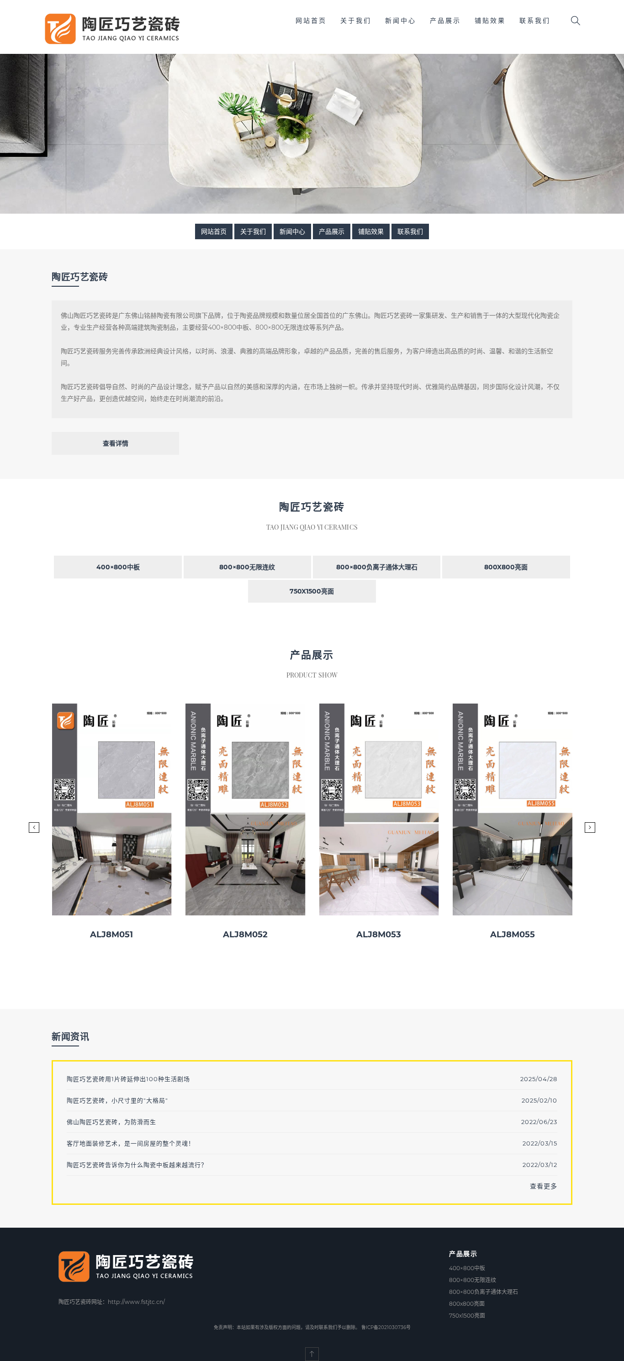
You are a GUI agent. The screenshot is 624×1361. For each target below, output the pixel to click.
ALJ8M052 (245, 935)
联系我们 (534, 20)
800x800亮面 (506, 567)
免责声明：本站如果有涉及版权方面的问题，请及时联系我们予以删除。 (287, 1327)
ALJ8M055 (512, 935)
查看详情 (115, 443)
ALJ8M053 (378, 935)
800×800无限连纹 (247, 567)
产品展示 (445, 20)
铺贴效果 (490, 20)
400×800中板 (118, 567)
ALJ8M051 (111, 935)
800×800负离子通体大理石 (377, 567)
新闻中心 (400, 20)
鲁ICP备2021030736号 (386, 1327)
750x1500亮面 (312, 591)
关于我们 (355, 20)
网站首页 (311, 20)
